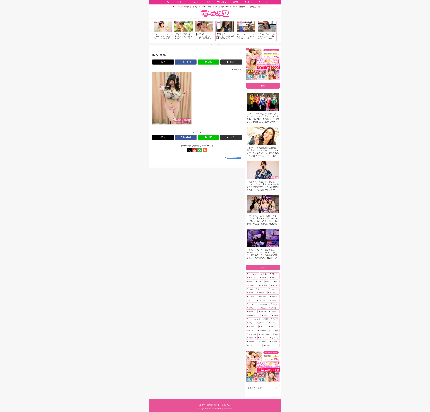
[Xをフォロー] (189, 150)
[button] (231, 62)
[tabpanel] (162, 31)
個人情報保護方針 (213, 405)
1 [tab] (212, 44)
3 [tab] (218, 44)
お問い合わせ (226, 405)
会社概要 (202, 405)
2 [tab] (215, 44)
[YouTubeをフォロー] (194, 150)
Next (279, 31)
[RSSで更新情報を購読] (205, 150)
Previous (151, 31)
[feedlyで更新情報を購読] (199, 150)
